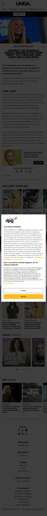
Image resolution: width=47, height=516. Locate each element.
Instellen (23, 290)
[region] (23, 258)
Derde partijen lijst (9, 283)
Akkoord (23, 296)
